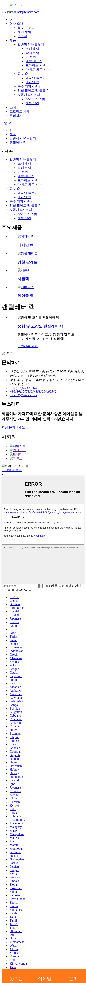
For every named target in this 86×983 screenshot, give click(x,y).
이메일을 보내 (12, 470)
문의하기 (16, 115)
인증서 (22, 36)
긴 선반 (31, 57)
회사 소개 (16, 23)
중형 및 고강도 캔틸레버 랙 (40, 326)
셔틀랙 (23, 279)
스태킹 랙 (32, 48)
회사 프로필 (26, 27)
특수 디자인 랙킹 (30, 86)
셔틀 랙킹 (32, 103)
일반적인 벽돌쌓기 (31, 44)
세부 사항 (31, 346)
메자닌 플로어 (36, 78)
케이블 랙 (26, 295)
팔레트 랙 (32, 53)
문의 (21, 346)
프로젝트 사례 (20, 111)
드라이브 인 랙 (36, 65)
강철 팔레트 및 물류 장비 (35, 90)
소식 (13, 107)
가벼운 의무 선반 (38, 69)
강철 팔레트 (28, 262)
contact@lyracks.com (25, 12)
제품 (13, 40)
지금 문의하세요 (13, 427)
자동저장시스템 (29, 94)
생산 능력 (24, 32)
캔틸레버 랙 (34, 61)
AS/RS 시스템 (35, 99)
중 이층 (23, 73)
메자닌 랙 (32, 82)
